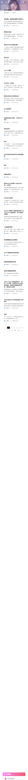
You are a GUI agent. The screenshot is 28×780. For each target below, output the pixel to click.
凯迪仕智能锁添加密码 (10, 271)
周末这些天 (7, 128)
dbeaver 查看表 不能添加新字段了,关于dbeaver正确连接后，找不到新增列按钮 (14, 212)
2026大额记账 (7, 10)
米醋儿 (7, 12)
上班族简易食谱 (8, 227)
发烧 (5, 314)
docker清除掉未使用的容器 (11, 252)
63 (18, 330)
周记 (5, 141)
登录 (21, 2)
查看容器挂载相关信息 (10, 261)
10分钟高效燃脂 (9, 778)
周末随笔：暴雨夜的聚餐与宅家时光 (13, 19)
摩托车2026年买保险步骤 (10, 44)
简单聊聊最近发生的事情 (10, 239)
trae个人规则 (7, 70)
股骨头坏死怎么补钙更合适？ (12, 96)
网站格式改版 (7, 32)
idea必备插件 (7, 109)
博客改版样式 (7, 174)
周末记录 (6, 57)
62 (15, 330)
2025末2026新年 (8, 198)
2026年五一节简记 (9, 83)
